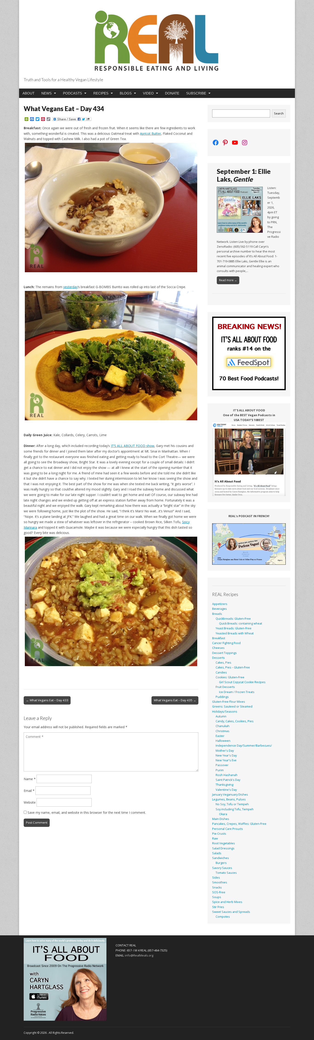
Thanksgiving (224, 785)
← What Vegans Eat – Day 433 (47, 700)
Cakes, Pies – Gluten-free (233, 667)
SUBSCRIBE (196, 93)
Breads (217, 614)
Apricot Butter (150, 133)
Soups (216, 897)
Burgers (221, 863)
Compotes (223, 917)
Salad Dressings (223, 848)
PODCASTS (72, 93)
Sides (216, 878)
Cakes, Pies (223, 663)
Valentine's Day (226, 790)
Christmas (222, 731)
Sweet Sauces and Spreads (231, 912)
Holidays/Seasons (224, 711)
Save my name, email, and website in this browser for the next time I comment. (87, 812)
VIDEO (148, 93)
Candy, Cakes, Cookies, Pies (235, 721)
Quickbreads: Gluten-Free (233, 619)
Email (29, 790)
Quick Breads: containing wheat (240, 623)
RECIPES (100, 93)
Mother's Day (225, 751)
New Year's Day (226, 755)
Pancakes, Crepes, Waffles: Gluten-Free (239, 824)
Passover (222, 765)
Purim (220, 770)
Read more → (228, 280)
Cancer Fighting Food (226, 643)
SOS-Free (218, 892)
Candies (221, 672)
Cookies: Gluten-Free (230, 677)
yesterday (70, 287)
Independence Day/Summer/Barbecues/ (244, 746)
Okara (223, 814)
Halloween (223, 741)
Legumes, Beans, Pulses (229, 799)
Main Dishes (220, 819)
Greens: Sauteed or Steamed (232, 706)
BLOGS (126, 93)
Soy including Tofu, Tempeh (235, 809)
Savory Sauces (222, 868)
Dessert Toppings (224, 653)
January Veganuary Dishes (230, 794)
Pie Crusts (219, 834)
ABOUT (28, 93)
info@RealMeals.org (139, 955)
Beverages (219, 609)
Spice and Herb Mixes (227, 902)
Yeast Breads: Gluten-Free (233, 628)
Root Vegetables (223, 843)
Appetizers (219, 604)
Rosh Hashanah (226, 775)
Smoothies (219, 882)
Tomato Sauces (226, 873)
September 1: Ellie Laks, (244, 175)
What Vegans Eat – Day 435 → (175, 700)
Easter (220, 736)
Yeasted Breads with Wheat (235, 633)
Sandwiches (220, 858)
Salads (216, 853)
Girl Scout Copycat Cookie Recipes (242, 682)
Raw (215, 838)
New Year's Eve (226, 760)
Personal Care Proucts (227, 829)
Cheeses (218, 648)
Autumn (221, 716)
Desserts (218, 658)
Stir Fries (218, 907)
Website (30, 802)
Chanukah (222, 726)
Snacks (217, 887)
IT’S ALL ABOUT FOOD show (132, 446)
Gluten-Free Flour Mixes (228, 702)
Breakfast (218, 638)
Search (279, 113)
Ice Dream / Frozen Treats (236, 692)
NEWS (46, 93)
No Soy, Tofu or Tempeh (232, 804)
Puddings (222, 697)
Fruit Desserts (225, 687)
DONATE (172, 93)
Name (30, 779)
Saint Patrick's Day (228, 780)
